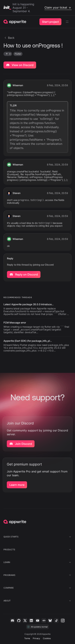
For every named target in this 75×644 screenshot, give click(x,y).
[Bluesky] (50, 620)
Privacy (36, 638)
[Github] (18, 620)
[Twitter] (24, 620)
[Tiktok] (56, 620)
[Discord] (12, 620)
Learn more (16, 485)
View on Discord (22, 65)
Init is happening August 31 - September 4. (40, 7)
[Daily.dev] (43, 620)
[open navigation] (67, 21)
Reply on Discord (26, 274)
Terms (27, 638)
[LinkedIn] (31, 620)
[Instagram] (62, 620)
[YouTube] (37, 620)
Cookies (47, 638)
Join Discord (23, 443)
